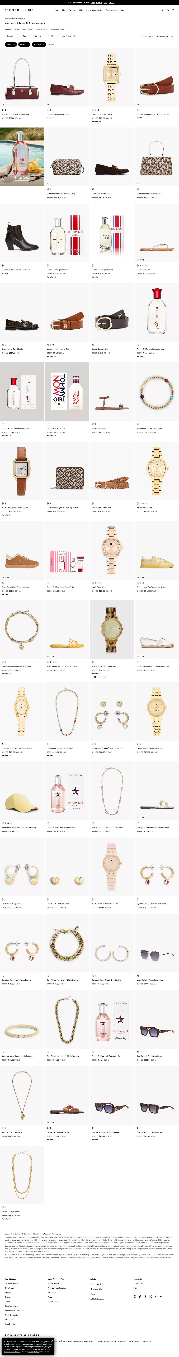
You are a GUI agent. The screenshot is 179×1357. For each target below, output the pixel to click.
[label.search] (162, 10)
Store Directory (10, 1324)
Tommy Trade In (54, 1301)
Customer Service (11, 1283)
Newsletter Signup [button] (97, 1289)
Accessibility (147, 1341)
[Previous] (4, 77)
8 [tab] (35, 258)
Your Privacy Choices (12, 1352)
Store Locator (138, 1283)
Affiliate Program (97, 1299)
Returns (8, 1297)
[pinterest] (156, 1296)
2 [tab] (18, 103)
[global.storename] (19, 9)
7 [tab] (78, 103)
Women (99, 3)
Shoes (16, 29)
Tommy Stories (53, 1283)
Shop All (8, 29)
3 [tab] (22, 103)
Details (111, 3)
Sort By (151, 36)
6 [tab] (74, 103)
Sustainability (53, 1292)
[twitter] (150, 1296)
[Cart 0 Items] (173, 10)
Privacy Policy (33, 1352)
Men (93, 3)
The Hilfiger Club (97, 1284)
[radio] (3, 110)
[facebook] (145, 1296)
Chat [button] (135, 1288)
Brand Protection (134, 1341)
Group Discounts (11, 1315)
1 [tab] (15, 103)
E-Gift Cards (9, 1319)
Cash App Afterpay (12, 1306)
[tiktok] (140, 1296)
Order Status (9, 1288)
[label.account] (168, 10)
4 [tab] (25, 103)
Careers (93, 1294)
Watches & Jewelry (58, 29)
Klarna (7, 1301)
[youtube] (161, 1296)
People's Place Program (57, 1288)
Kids (105, 3)
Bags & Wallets (27, 29)
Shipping (8, 1292)
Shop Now (22, 177)
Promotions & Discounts (14, 1310)
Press (50, 1297)
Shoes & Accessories (18, 18)
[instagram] (134, 1296)
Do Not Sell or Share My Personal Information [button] (78, 1341)
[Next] (40, 77)
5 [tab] (29, 103)
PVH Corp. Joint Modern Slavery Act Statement (111, 1341)
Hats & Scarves (42, 29)
